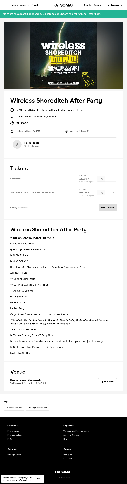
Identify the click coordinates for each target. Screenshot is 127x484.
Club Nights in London (37, 407)
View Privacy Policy (23, 480)
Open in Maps (107, 381)
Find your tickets (14, 435)
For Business (113, 5)
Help (65, 439)
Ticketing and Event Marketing (76, 431)
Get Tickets (107, 207)
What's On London (14, 407)
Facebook (68, 459)
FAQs (9, 439)
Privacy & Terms (14, 455)
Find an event (13, 431)
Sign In (87, 5)
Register (97, 5)
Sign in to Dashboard (72, 435)
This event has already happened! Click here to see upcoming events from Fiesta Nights (52, 13)
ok (38, 479)
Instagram (68, 455)
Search (35, 5)
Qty (101, 179)
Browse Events (18, 5)
